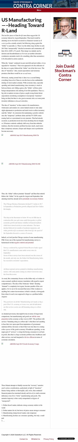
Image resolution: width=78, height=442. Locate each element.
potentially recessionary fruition (33, 199)
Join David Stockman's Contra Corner (65, 73)
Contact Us (24, 439)
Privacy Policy (49, 439)
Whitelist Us (35, 439)
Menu (39, 10)
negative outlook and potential (23, 242)
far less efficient (30, 337)
